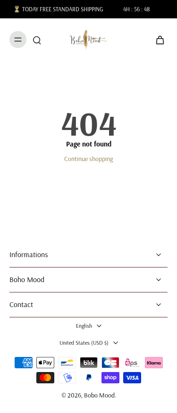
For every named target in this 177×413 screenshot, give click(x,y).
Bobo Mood (99, 395)
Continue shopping (88, 158)
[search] (36, 39)
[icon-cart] (157, 39)
